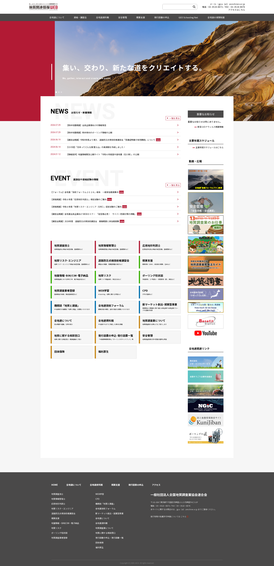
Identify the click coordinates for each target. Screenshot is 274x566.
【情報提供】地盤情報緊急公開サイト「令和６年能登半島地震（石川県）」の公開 (102, 154)
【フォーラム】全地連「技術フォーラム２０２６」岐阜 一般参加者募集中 (87, 192)
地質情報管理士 (58, 498)
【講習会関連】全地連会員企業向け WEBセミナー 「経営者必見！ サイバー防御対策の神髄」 (96, 214)
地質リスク (56, 528)
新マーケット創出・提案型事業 (109, 513)
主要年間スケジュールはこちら (209, 147)
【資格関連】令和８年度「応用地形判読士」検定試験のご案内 (81, 199)
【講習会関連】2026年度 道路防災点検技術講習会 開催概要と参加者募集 (87, 221)
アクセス (156, 484)
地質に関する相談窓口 (105, 532)
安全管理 (122, 17)
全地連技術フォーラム (105, 508)
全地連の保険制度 (216, 17)
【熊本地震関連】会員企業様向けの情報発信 (86, 125)
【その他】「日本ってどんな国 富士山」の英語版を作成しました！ (95, 147)
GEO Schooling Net (188, 17)
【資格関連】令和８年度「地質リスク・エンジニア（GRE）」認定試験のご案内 (89, 206)
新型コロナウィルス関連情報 (210, 126)
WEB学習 (99, 494)
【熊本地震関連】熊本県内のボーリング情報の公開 (89, 132)
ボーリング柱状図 (59, 532)
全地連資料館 (102, 17)
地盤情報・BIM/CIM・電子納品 (65, 523)
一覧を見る (174, 118)
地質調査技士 (57, 494)
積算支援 (140, 17)
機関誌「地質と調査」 (105, 503)
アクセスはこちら (236, 9)
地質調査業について (104, 528)
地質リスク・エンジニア (62, 508)
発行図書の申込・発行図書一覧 (109, 537)
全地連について (56, 17)
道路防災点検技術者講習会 (63, 513)
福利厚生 (99, 547)
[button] (56, 92)
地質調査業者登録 (59, 537)
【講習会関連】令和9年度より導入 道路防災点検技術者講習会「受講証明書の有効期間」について (113, 139)
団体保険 (99, 542)
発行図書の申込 (161, 17)
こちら (183, 516)
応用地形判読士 (58, 503)
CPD (97, 498)
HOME (54, 484)
